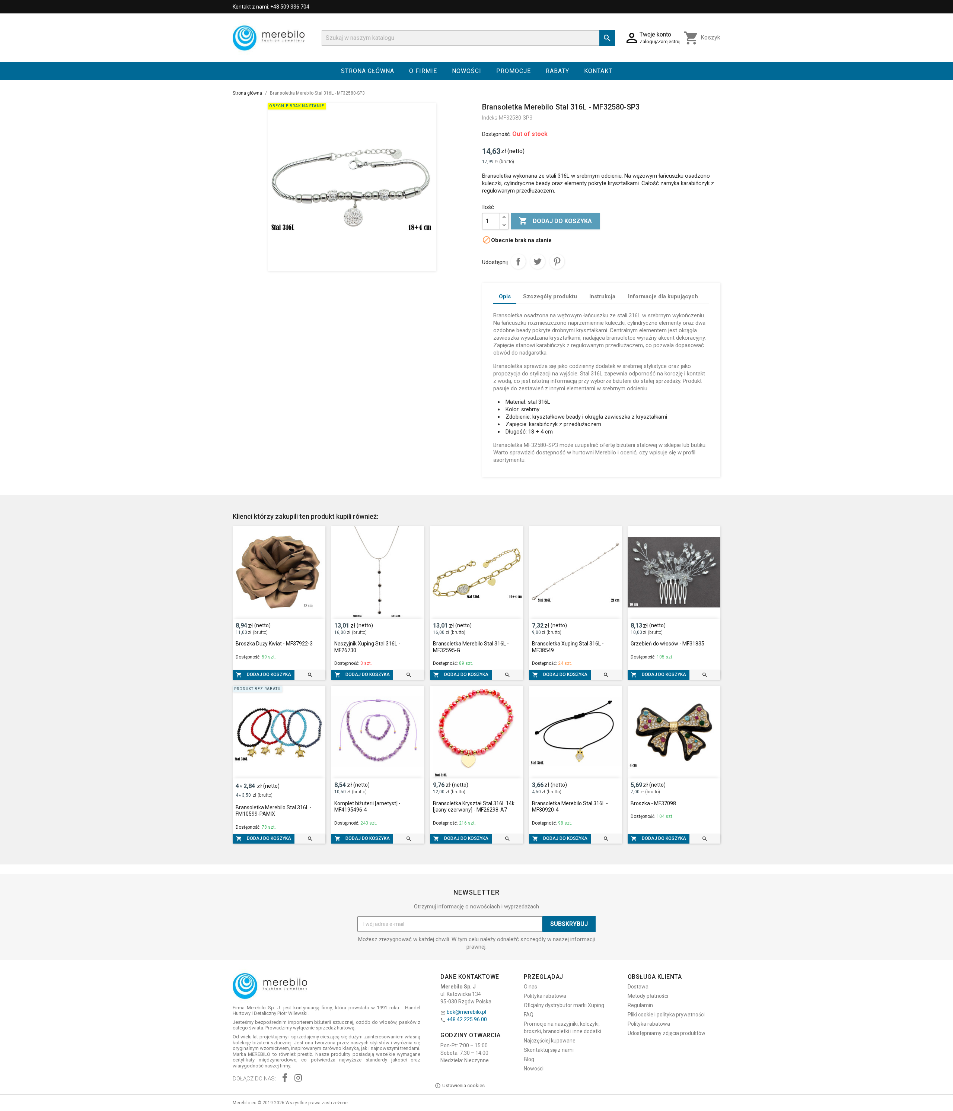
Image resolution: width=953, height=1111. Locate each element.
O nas (530, 987)
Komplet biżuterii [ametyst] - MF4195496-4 (367, 806)
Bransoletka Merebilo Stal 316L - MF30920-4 (570, 806)
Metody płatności (648, 996)
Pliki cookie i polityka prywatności (666, 1015)
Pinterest (556, 261)
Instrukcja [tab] (602, 296)
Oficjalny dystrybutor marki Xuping (564, 1005)
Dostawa (638, 987)
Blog (529, 1059)
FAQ (528, 1015)
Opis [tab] (505, 296)
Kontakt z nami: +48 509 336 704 (271, 7)
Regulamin (640, 1005)
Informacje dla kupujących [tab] (663, 296)
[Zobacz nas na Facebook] (284, 1078)
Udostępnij (518, 261)
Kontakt (598, 70)
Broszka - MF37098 (653, 803)
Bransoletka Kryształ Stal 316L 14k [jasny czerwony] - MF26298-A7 (473, 806)
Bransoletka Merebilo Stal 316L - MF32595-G (471, 647)
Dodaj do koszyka (555, 220)
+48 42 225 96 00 (467, 1019)
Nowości (466, 70)
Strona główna (367, 70)
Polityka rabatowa (545, 996)
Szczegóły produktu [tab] (550, 296)
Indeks (489, 118)
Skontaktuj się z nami (549, 1050)
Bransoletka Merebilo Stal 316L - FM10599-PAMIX (274, 810)
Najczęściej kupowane (550, 1041)
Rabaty (557, 70)
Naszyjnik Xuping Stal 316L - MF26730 (367, 647)
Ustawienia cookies (463, 1085)
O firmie (423, 70)
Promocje (513, 70)
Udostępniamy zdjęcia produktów (666, 1033)
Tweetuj (537, 261)
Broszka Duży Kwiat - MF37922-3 (274, 644)
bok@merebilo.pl (466, 1012)
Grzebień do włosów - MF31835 (667, 644)
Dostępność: (496, 134)
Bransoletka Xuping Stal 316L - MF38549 (568, 647)
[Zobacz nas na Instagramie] (298, 1078)
